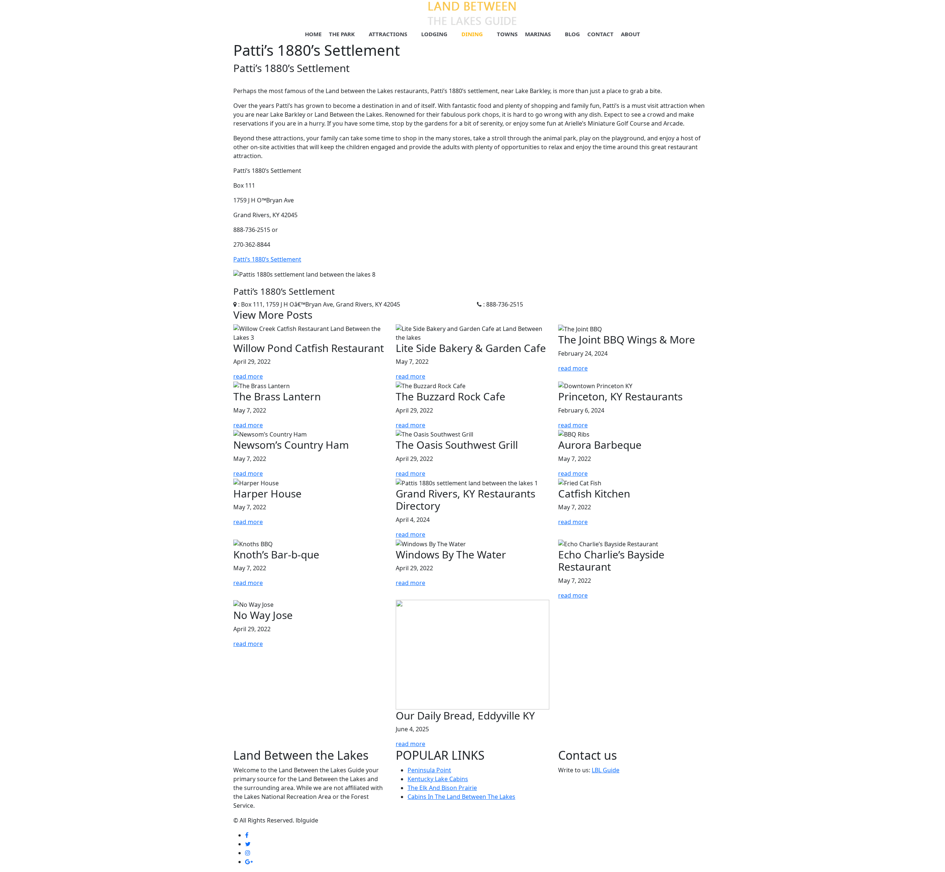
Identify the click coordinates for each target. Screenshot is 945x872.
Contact (600, 34)
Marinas (538, 34)
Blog (572, 34)
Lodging (434, 34)
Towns (507, 34)
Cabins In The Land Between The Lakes (461, 797)
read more (248, 376)
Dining (472, 34)
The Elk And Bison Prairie (442, 788)
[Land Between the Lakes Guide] (472, 12)
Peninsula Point (429, 770)
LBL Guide (605, 770)
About (630, 34)
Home (313, 34)
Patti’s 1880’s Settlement (267, 259)
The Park (342, 34)
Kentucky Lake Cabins (438, 779)
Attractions (388, 34)
